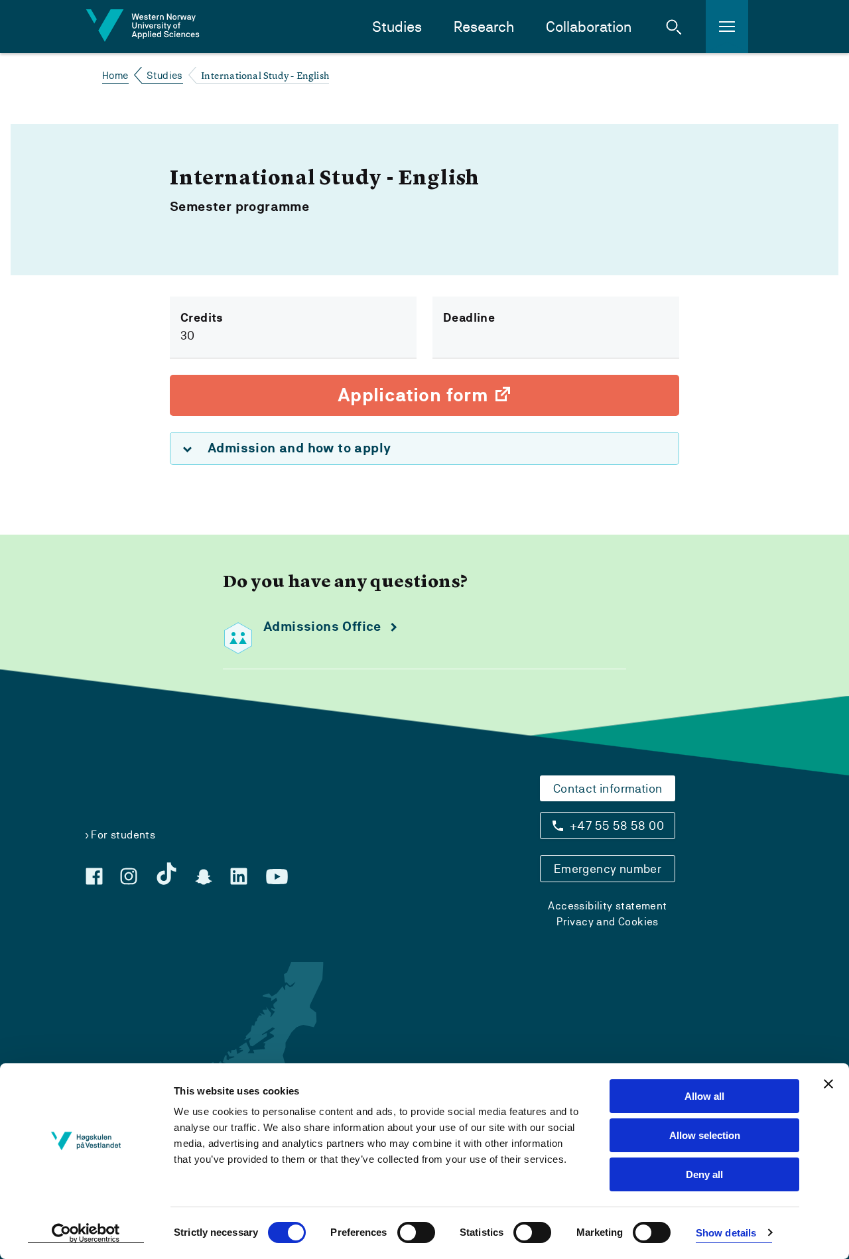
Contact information (608, 788)
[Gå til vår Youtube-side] (277, 877)
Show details (726, 1232)
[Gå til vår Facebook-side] (94, 876)
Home (115, 75)
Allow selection (704, 1135)
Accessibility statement (607, 905)
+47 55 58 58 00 (617, 825)
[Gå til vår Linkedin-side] (238, 876)
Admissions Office (322, 626)
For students (123, 834)
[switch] (416, 1232)
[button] (674, 26)
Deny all (704, 1174)
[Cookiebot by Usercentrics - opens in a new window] (86, 1233)
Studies (397, 27)
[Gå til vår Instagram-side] (128, 876)
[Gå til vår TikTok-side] (166, 874)
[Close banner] (828, 1084)
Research (484, 27)
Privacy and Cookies (607, 921)
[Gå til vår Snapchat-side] (203, 877)
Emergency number (607, 869)
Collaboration (588, 27)
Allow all (704, 1096)
